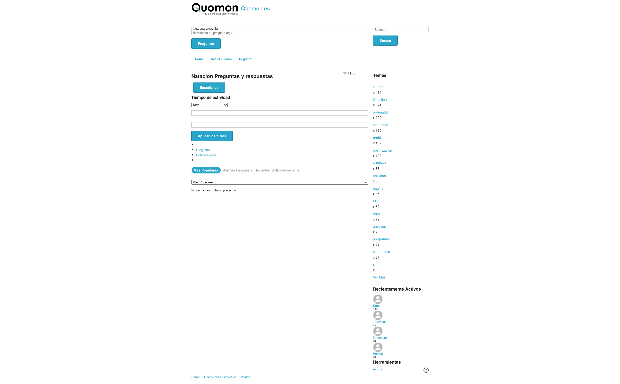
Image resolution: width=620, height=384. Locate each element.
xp (375, 264)
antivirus (379, 175)
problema (380, 137)
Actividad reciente (285, 170)
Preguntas (203, 149)
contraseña (381, 251)
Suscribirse (209, 87)
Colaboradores (206, 155)
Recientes (262, 170)
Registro (245, 59)
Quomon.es (255, 8)
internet (379, 86)
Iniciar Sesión (221, 59)
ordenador (381, 112)
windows (379, 162)
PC (375, 200)
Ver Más (379, 277)
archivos (379, 226)
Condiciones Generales (220, 377)
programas (381, 239)
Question (380, 99)
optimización (382, 150)
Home (199, 59)
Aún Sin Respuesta (237, 170)
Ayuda (377, 369)
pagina (378, 188)
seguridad (380, 124)
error (376, 213)
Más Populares (206, 170)
